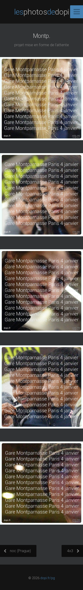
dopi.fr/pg (47, 578)
